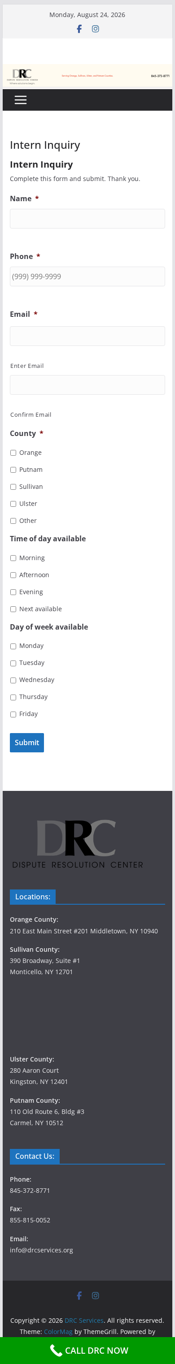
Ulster (28, 503)
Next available (40, 608)
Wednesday (36, 679)
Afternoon (34, 574)
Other (28, 520)
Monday (31, 645)
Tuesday (31, 662)
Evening (31, 591)
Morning (32, 557)
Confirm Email (31, 414)
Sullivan (31, 486)
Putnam (31, 469)
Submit (27, 742)
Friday (28, 713)
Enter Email (27, 366)
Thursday (33, 696)
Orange (30, 452)
